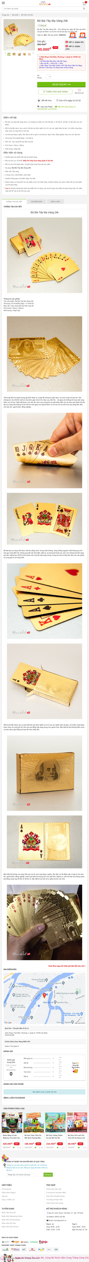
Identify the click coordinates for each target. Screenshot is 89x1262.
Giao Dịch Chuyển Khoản (55, 1196)
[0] (84, 4)
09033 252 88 (60, 1217)
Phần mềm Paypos (9, 1192)
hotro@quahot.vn (60, 1220)
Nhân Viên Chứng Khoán (11, 1220)
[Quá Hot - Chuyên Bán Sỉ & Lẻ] (44, 3)
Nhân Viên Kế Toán (9, 1223)
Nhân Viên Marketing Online (12, 1216)
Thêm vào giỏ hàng (57, 92)
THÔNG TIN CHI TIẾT (14, 202)
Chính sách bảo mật (53, 1189)
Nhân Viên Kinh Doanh (10, 1227)
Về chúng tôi (6, 1189)
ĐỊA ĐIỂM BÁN (36, 202)
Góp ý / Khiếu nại (8, 1200)
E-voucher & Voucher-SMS (56, 1192)
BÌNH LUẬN (55, 202)
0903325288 (9, 1035)
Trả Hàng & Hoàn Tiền (54, 1200)
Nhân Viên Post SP (9, 1213)
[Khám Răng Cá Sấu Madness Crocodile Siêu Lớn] (12, 1131)
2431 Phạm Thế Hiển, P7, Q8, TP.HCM (68, 1213)
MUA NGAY (60, 84)
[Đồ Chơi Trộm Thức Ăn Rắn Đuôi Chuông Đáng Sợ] (33, 1131)
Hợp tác (5, 1196)
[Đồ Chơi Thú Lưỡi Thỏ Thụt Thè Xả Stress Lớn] (77, 1131)
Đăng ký (48, 1175)
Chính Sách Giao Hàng (54, 1203)
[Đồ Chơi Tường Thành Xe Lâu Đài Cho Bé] (55, 1131)
